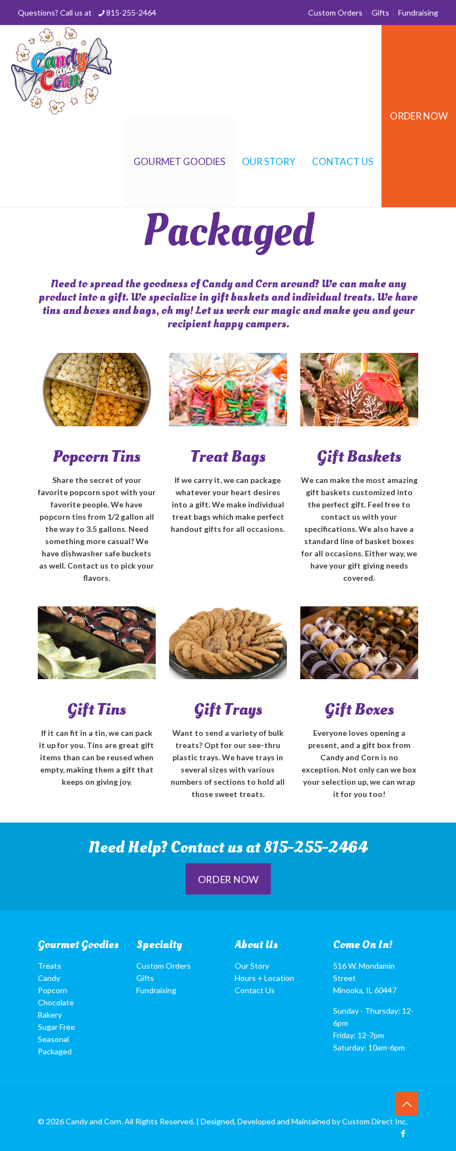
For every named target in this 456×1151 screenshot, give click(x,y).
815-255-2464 (131, 12)
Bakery (50, 1014)
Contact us (206, 847)
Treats (49, 965)
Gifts (380, 12)
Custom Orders (335, 12)
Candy (49, 978)
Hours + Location (264, 978)
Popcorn (52, 990)
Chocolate (56, 1002)
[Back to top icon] (406, 1103)
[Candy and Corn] (61, 70)
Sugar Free (56, 1027)
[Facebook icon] (403, 1133)
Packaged (55, 1051)
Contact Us (255, 990)
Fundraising (418, 12)
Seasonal (53, 1039)
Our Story (252, 965)
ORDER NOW (419, 116)
